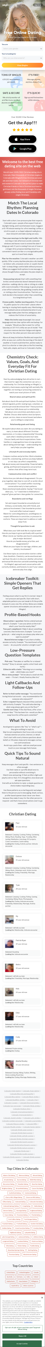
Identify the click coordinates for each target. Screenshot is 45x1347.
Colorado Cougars (11, 1103)
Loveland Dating (23, 1241)
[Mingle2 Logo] (5, 5)
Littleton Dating (38, 1237)
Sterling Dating (32, 1250)
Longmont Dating (8, 1241)
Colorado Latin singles (31, 1118)
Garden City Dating (37, 1224)
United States (10, 1272)
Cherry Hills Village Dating (13, 1197)
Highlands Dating (15, 1232)
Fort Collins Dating (14, 1219)
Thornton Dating (14, 1254)
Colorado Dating (20, 1202)
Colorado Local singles (32, 1121)
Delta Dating (38, 1206)
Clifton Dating (7, 1202)
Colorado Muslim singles (12, 1127)
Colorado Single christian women (21, 1139)
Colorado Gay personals (12, 1106)
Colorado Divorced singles (29, 1103)
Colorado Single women (31, 1157)
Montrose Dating (37, 1241)
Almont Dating (37, 1175)
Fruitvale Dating (22, 1224)
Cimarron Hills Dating (33, 1197)
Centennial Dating (30, 1193)
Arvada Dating (8, 1180)
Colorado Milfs (31, 1124)
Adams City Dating (9, 1175)
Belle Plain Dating (35, 1180)
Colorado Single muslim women (21, 1154)
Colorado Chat (32, 1100)
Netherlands (11, 1281)
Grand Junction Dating (22, 1228)
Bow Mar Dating (37, 1184)
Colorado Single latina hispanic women (21, 1145)
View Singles (22, 65)
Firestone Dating (22, 1215)
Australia (9, 1277)
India (28, 1277)
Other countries (28, 1286)
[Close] (42, 1297)
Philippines (34, 1281)
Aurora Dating (21, 1180)
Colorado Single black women (22, 1133)
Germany (19, 1277)
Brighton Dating (7, 1188)
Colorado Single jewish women (21, 1142)
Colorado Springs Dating (10, 1206)
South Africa (15, 1286)
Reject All (22, 1336)
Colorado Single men (21, 1151)
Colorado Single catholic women (22, 1136)
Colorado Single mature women (21, 1148)
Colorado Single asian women (22, 1130)
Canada (36, 1272)
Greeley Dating (38, 1228)
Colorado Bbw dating (12, 1097)
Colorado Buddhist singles (15, 1100)
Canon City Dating (37, 1188)
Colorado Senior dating (31, 1127)
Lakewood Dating (23, 1237)
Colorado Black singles (30, 1097)
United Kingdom (24, 1272)
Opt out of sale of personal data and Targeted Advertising (22, 1328)
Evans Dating (9, 1215)
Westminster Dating (29, 1254)
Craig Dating (26, 1206)
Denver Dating (7, 1210)
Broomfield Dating (22, 1188)
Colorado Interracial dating (22, 1115)
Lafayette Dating (30, 1232)
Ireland (36, 1277)
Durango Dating (21, 1210)
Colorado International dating (22, 1112)
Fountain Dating (7, 1224)
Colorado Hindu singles (31, 1106)
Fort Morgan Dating (30, 1219)
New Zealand (23, 1281)
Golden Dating (6, 1228)
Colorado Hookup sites (21, 1109)
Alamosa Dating (24, 1175)
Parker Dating (22, 1246)
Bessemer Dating (8, 1184)
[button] (38, 5)
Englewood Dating (36, 1210)
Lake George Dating (8, 1237)
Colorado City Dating (36, 1202)
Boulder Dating (23, 1184)
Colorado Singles (22, 1160)
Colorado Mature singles (15, 1124)
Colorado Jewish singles (12, 1118)
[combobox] (22, 48)
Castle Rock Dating (15, 1193)
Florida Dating (36, 1215)
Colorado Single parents (12, 1157)
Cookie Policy (28, 1322)
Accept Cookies (22, 1344)
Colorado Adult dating (12, 1091)
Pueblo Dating (34, 1246)
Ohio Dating (10, 1246)
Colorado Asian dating (31, 1091)
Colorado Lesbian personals (12, 1121)
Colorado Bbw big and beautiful (21, 1094)
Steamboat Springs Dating (16, 1250)
